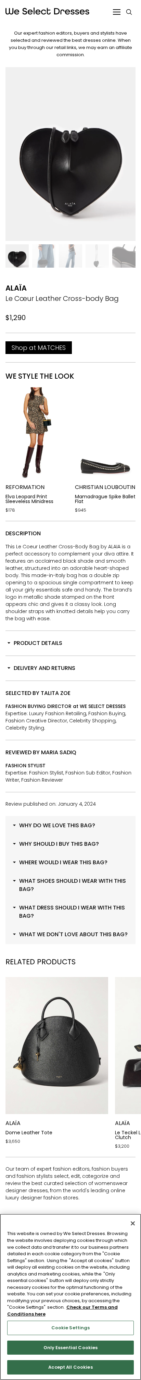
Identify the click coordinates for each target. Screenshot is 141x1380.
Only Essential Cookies (70, 1347)
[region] (70, 1297)
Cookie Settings (70, 1327)
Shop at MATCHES (39, 347)
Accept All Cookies (70, 1367)
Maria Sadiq (58, 752)
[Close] (132, 1223)
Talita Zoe (55, 693)
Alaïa (16, 288)
